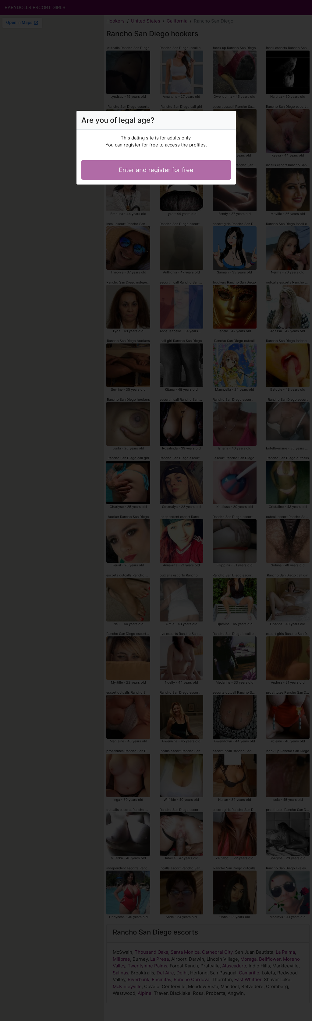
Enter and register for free (156, 170)
